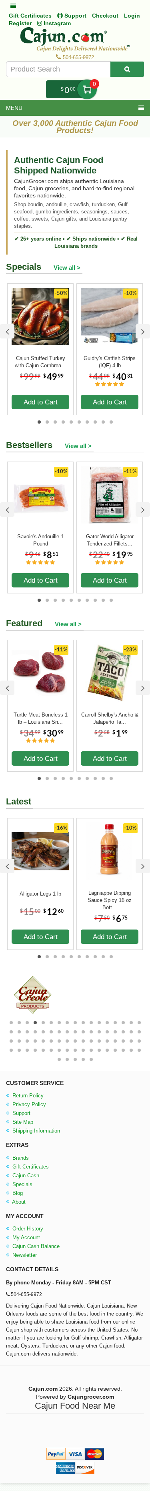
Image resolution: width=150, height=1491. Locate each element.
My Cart (87, 89)
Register (20, 23)
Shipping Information (35, 1131)
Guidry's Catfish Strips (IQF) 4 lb (110, 361)
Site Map (22, 1122)
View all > (67, 267)
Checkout (105, 15)
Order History (27, 1229)
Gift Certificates (30, 15)
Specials (21, 1184)
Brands (20, 1158)
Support (20, 1113)
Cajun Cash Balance (35, 1246)
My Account (25, 1237)
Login (132, 15)
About (18, 1202)
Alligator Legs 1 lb (40, 894)
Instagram (56, 23)
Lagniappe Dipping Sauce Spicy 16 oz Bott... (110, 897)
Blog (17, 1193)
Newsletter (24, 1255)
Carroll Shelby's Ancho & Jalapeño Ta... (109, 718)
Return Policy (27, 1096)
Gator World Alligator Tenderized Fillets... (110, 540)
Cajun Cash (25, 1175)
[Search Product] (127, 69)
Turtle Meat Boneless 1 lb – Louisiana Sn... (41, 718)
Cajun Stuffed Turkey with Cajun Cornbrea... (40, 361)
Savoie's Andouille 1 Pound (40, 540)
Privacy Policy (28, 1104)
